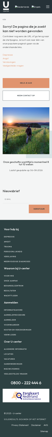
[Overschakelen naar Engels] (36, 7)
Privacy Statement (20, 425)
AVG (46, 425)
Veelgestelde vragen (13, 65)
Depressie (8, 54)
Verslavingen (9, 62)
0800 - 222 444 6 (26, 383)
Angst (6, 58)
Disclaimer (36, 425)
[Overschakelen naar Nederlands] (22, 7)
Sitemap (44, 431)
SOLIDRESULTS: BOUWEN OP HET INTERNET (25, 419)
